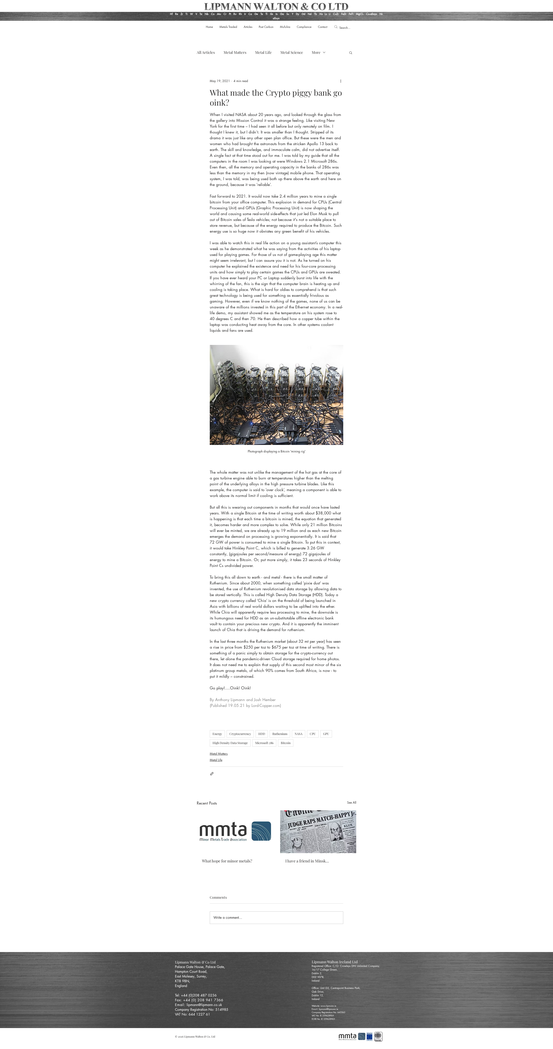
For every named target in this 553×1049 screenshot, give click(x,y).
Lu (326, 14)
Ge (256, 14)
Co (213, 14)
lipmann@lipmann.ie (328, 1009)
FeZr (343, 14)
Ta (201, 14)
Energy (217, 734)
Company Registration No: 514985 (202, 1009)
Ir (245, 14)
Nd (310, 14)
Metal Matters (235, 52)
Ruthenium (279, 734)
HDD (261, 734)
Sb (271, 14)
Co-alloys (373, 14)
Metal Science (291, 52)
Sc (287, 14)
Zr (182, 14)
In (276, 14)
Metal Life (263, 52)
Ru (234, 14)
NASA (298, 734)
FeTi (351, 14)
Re (176, 14)
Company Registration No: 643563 (328, 1012)
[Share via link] (212, 774)
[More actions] (340, 81)
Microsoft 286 (264, 743)
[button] (351, 52)
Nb (206, 14)
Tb (316, 14)
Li (331, 14)
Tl (266, 14)
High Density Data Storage (230, 743)
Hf (171, 14)
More (316, 52)
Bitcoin (286, 743)
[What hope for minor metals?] (235, 831)
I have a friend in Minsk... (307, 860)
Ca (250, 14)
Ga (282, 14)
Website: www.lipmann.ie (324, 1005)
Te (262, 14)
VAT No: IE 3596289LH (323, 1015)
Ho (321, 14)
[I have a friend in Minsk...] (318, 831)
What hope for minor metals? (227, 860)
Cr (225, 14)
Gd (304, 14)
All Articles (206, 52)
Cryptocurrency (240, 734)
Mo (219, 14)
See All (351, 802)
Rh (240, 14)
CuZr (336, 14)
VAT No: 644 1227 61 (192, 1014)
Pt (230, 14)
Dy (297, 14)
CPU (313, 734)
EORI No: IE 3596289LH (323, 1018)
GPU (326, 734)
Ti (187, 14)
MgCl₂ (361, 14)
